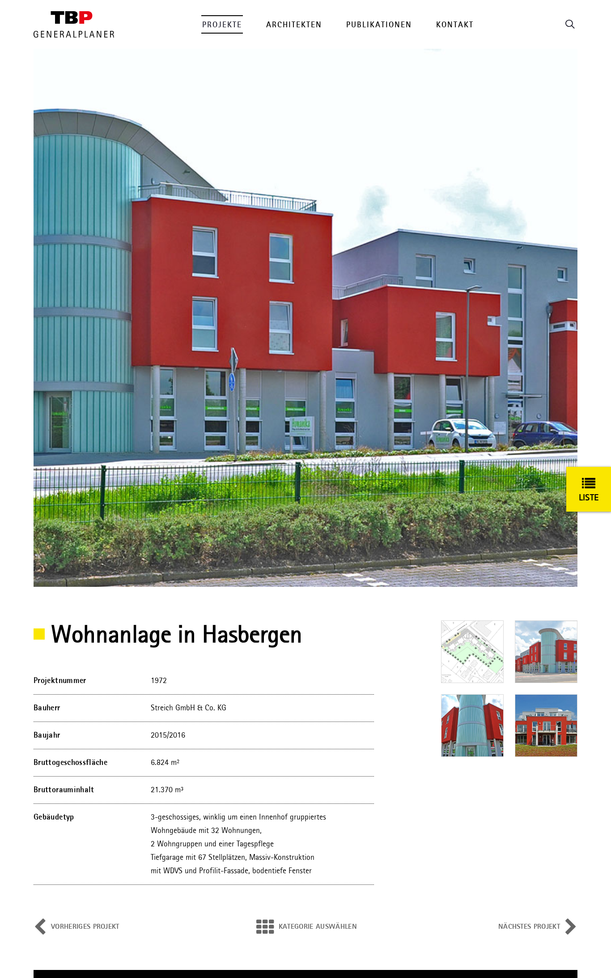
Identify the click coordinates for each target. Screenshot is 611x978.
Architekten (294, 25)
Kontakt (455, 25)
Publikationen (379, 25)
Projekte (222, 25)
